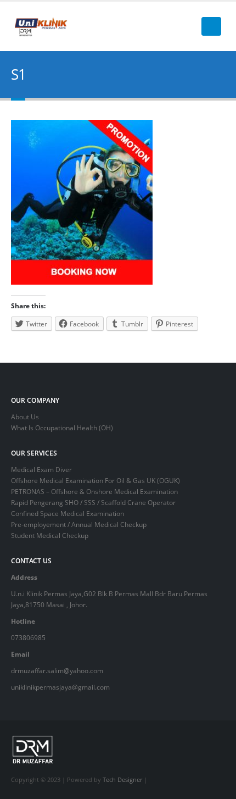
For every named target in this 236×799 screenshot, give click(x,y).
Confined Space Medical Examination (67, 513)
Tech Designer (122, 780)
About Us (25, 416)
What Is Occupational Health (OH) (62, 427)
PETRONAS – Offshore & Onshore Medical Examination (94, 491)
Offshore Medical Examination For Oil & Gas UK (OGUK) (95, 480)
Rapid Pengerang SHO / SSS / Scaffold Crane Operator (93, 502)
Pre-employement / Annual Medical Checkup (79, 524)
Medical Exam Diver (41, 469)
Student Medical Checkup (49, 535)
